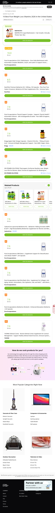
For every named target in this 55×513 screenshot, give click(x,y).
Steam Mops (6, 421)
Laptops (32, 416)
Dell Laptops (33, 424)
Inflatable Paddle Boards (9, 460)
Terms (4, 504)
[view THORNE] (9, 327)
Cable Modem (34, 421)
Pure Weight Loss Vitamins (10, 11)
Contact (5, 496)
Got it (49, 7)
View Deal (11, 206)
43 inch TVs (33, 465)
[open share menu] (43, 20)
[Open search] (49, 2)
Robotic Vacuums (7, 416)
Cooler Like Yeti (7, 468)
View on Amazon (27, 40)
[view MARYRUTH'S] (9, 33)
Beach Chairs (6, 465)
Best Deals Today (23, 496)
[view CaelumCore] (9, 220)
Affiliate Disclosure (8, 19)
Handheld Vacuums (8, 424)
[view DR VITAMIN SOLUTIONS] (9, 162)
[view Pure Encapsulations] (9, 54)
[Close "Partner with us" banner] (50, 481)
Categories (38, 493)
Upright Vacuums (7, 419)
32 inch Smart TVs (35, 468)
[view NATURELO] (11, 195)
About (4, 493)
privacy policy (24, 8)
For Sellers (21, 493)
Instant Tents (6, 462)
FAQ (4, 498)
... (3, 11)
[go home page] (6, 2)
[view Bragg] (9, 134)
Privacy (4, 501)
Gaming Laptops (34, 419)
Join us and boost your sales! (33, 487)
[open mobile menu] (51, 2)
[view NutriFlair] (9, 80)
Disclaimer (5, 506)
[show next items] (49, 185)
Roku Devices (34, 460)
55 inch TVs (33, 462)
